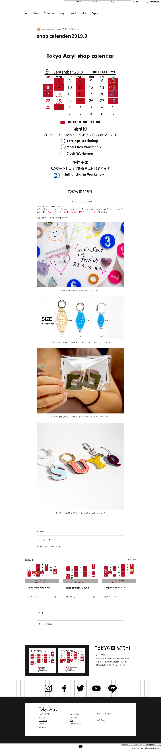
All (26, 13)
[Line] (112, 688)
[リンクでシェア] (55, 539)
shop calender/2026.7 (116, 587)
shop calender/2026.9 (39, 587)
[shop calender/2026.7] (119, 573)
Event (73, 13)
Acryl (62, 13)
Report (95, 13)
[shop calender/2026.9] (42, 573)
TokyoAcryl (48, 709)
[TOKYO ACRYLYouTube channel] (96, 688)
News (36, 13)
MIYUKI (137, 748)
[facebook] (64, 688)
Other (83, 13)
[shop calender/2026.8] (80, 573)
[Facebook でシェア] (38, 539)
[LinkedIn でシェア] (49, 539)
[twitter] (80, 688)
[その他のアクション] (122, 29)
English (42, 726)
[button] (133, 13)
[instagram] (48, 688)
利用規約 (146, 744)
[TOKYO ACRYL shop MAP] (137, 2)
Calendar (49, 13)
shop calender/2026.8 (77, 587)
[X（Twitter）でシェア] (44, 539)
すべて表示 (132, 560)
